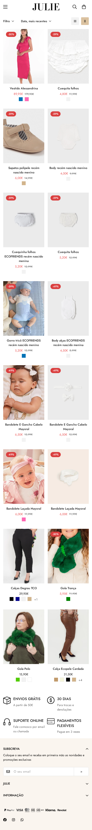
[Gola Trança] (68, 556)
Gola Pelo (23, 669)
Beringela (30, 680)
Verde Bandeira (18, 680)
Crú (68, 263)
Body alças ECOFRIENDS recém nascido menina (68, 342)
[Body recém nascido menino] (68, 136)
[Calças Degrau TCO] (23, 556)
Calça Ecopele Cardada (68, 669)
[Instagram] (13, 819)
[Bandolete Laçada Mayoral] (23, 476)
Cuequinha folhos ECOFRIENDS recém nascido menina (23, 256)
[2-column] (85, 21)
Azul (21, 99)
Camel (56, 680)
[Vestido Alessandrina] (23, 56)
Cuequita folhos (68, 88)
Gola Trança (68, 588)
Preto (11, 599)
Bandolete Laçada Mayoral (23, 508)
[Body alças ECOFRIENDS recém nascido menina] (68, 308)
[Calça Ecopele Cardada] (68, 636)
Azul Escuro (17, 599)
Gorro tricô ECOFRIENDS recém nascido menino (24, 342)
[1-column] (75, 21)
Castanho (24, 183)
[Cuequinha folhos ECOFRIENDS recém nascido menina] (23, 220)
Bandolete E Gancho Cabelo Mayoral (24, 426)
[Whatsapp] (22, 819)
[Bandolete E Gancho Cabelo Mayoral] (23, 392)
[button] (84, 7)
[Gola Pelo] (23, 636)
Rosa (27, 99)
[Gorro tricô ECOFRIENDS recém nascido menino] (23, 308)
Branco (68, 99)
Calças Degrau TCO (24, 588)
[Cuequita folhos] (68, 56)
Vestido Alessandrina (24, 88)
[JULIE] (46, 6)
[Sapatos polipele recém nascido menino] (23, 136)
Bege (62, 680)
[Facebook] (5, 819)
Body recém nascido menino (68, 168)
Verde (68, 599)
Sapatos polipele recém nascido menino (23, 170)
